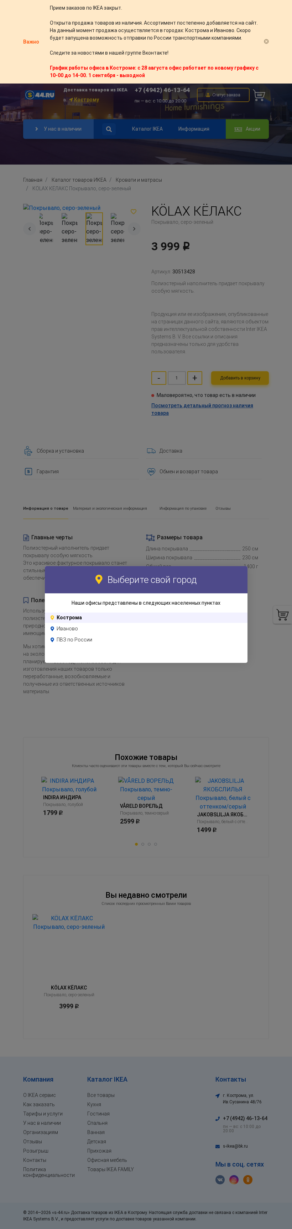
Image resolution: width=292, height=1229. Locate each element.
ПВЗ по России (74, 640)
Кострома (69, 617)
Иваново (67, 628)
